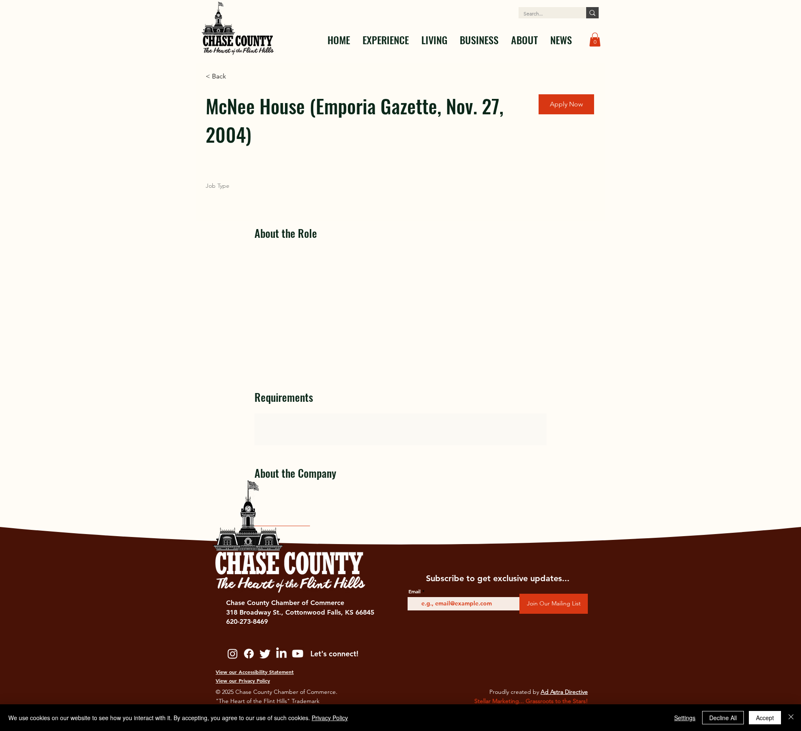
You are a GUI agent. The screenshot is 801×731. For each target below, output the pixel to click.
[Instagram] (232, 653)
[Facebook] (248, 653)
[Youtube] (297, 653)
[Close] (791, 717)
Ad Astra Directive (564, 692)
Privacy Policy (330, 717)
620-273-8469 (247, 621)
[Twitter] (265, 653)
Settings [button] (684, 717)
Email (414, 591)
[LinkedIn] (281, 653)
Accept (765, 717)
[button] (385, 39)
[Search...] (592, 12)
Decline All (723, 717)
